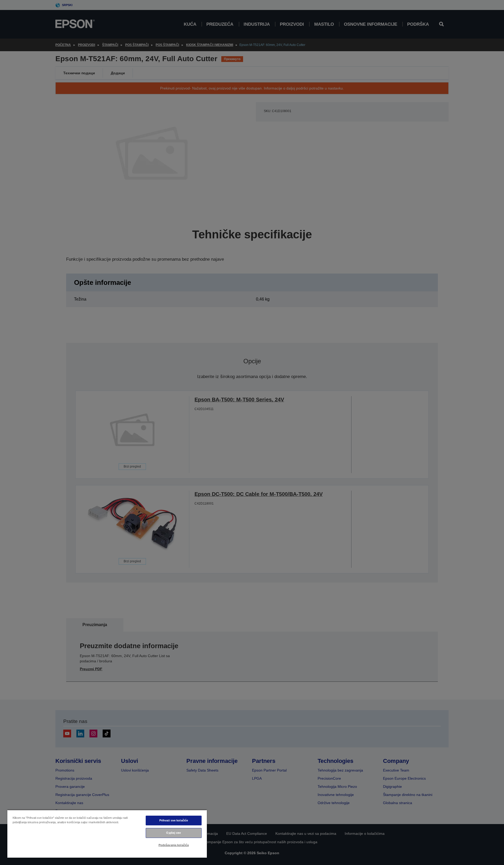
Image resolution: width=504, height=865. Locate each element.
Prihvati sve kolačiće (173, 820)
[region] (107, 834)
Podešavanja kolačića (174, 845)
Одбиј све (173, 832)
